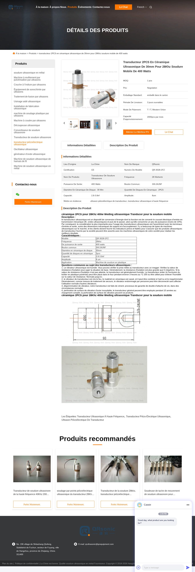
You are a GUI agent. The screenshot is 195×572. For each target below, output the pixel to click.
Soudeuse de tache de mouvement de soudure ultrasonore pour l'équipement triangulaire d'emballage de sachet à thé (162, 493)
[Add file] (138, 567)
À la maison (42, 7)
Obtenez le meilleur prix (137, 132)
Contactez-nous (101, 7)
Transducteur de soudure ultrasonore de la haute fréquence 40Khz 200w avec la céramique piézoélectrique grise (32, 493)
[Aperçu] (15, 7)
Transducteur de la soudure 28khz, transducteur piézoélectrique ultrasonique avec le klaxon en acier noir (119, 493)
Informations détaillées (81, 145)
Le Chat (123, 7)
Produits (72, 7)
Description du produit (124, 145)
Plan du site (7, 563)
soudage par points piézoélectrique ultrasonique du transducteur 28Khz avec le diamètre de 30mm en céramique (75, 493)
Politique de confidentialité (27, 563)
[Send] (188, 567)
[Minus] (188, 505)
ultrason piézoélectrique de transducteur (83, 420)
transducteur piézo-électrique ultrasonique (148, 416)
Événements (85, 7)
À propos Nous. (58, 7)
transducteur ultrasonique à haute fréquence (100, 416)
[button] (17, 475)
